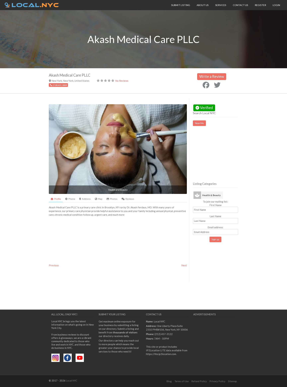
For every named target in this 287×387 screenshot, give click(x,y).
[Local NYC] (32, 6)
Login (276, 5)
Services (220, 5)
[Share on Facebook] (206, 85)
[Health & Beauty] (197, 195)
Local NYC (71, 380)
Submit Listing (180, 5)
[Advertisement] (221, 157)
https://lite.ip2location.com (161, 353)
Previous (54, 265)
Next (184, 265)
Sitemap (232, 381)
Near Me (199, 123)
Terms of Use (181, 381)
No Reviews (121, 80)
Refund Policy (199, 381)
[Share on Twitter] (217, 85)
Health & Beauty (211, 195)
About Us (203, 5)
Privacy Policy (217, 381)
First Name (215, 205)
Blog (169, 381)
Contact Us (240, 5)
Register (260, 5)
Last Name (215, 216)
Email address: (215, 227)
